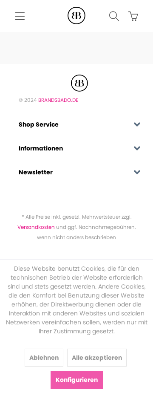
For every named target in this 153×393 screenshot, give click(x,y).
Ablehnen (44, 357)
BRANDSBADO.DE (58, 100)
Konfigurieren (77, 380)
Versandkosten (36, 227)
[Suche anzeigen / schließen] (110, 17)
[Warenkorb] (129, 17)
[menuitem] (20, 17)
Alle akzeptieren (97, 357)
